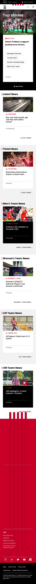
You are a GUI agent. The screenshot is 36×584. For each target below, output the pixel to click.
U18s (10, 388)
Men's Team (10, 38)
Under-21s (12, 333)
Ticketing (12, 169)
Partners (12, 114)
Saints (5, 2)
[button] (14, 86)
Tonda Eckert (12, 58)
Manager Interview (14, 53)
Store (9, 2)
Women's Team (14, 278)
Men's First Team (13, 66)
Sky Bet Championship (15, 62)
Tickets (14, 2)
